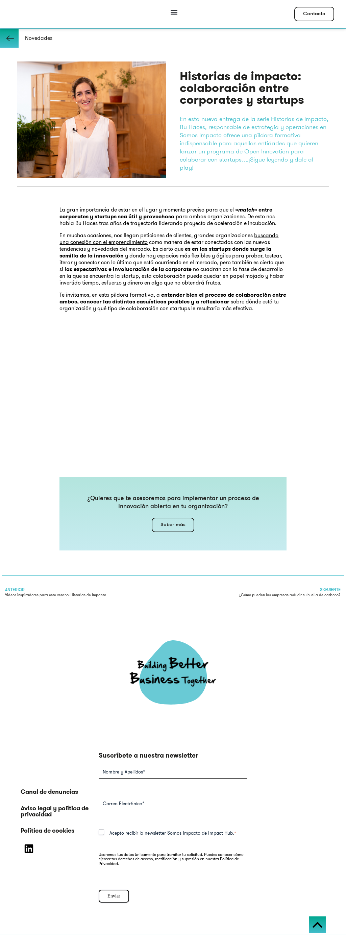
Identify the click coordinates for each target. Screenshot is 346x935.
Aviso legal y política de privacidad (55, 811)
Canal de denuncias (49, 791)
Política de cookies (47, 830)
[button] (174, 12)
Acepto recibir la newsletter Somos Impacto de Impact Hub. (172, 833)
